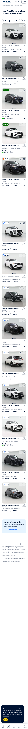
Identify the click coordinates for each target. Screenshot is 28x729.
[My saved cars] (19, 1)
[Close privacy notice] (22, 707)
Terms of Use (6, 716)
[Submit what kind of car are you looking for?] (24, 5)
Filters (7, 21)
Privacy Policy (8, 714)
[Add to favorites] (24, 25)
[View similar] (20, 25)
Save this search (12, 529)
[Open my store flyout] (16, 1)
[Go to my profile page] (24, 1)
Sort (25, 21)
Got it (5, 719)
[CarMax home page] (6, 2)
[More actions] (24, 52)
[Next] (24, 33)
